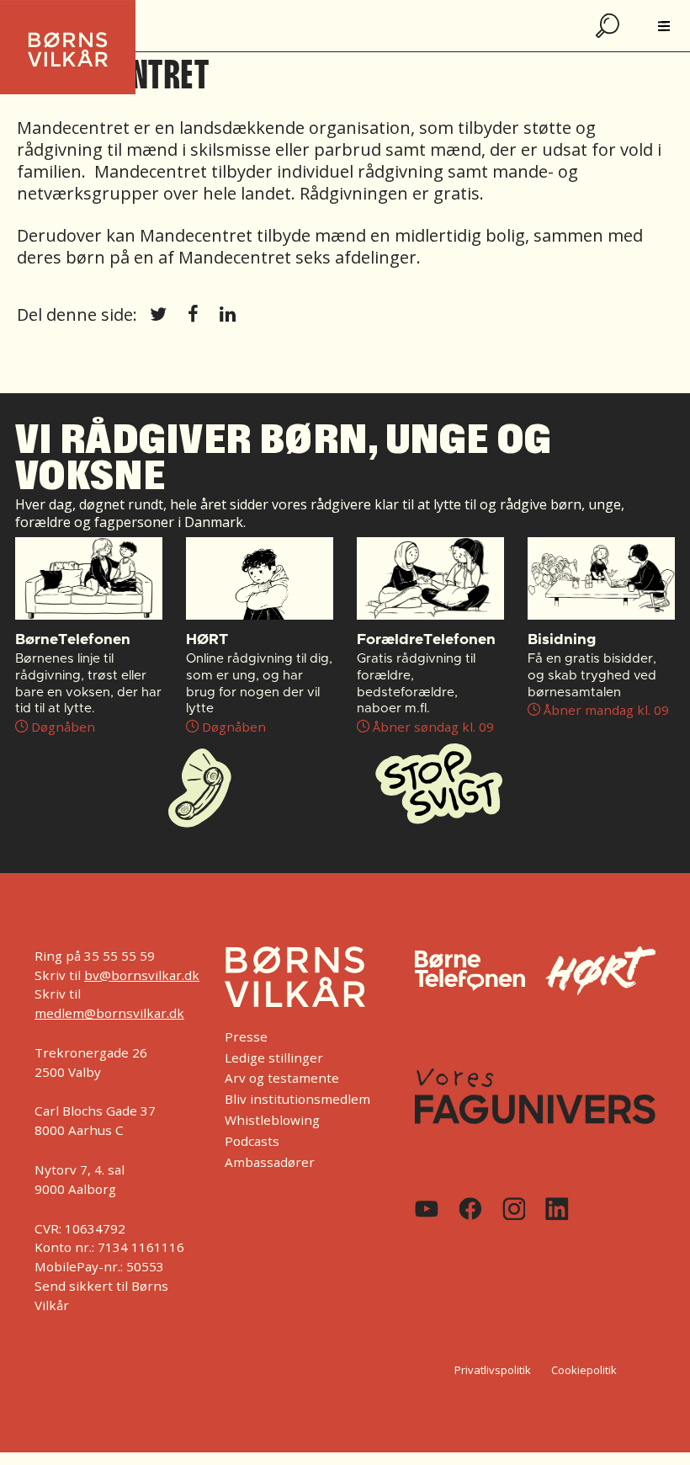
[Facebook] (470, 1208)
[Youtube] (426, 1209)
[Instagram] (514, 1209)
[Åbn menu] (664, 26)
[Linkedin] (557, 1209)
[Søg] (609, 25)
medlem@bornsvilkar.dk (109, 1012)
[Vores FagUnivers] (535, 1096)
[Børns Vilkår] (295, 976)
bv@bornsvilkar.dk (141, 975)
